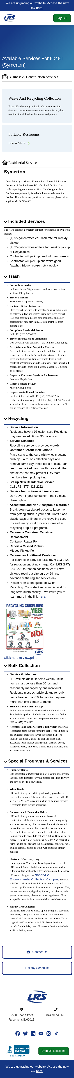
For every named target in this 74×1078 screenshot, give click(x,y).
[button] (37, 222)
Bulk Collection (24, 665)
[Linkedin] (33, 1033)
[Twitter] (25, 1033)
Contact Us (38, 952)
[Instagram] (48, 1033)
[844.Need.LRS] (55, 1009)
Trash (14, 276)
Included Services (26, 221)
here (39, 8)
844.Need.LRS (55, 1015)
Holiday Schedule (37, 968)
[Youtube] (40, 1033)
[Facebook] (17, 1033)
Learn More (17, 143)
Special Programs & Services (38, 761)
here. (42, 596)
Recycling (18, 418)
